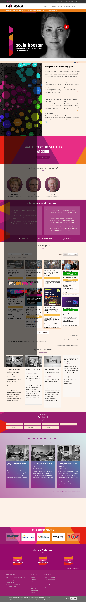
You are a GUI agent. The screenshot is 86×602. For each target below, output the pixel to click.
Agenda (33, 577)
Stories (48, 363)
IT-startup (47, 6)
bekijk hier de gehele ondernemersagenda (71, 339)
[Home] (14, 5)
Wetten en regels (67, 424)
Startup (54, 6)
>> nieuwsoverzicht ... (75, 411)
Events (13, 424)
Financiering (31, 424)
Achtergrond (11, 373)
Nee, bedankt (73, 598)
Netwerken (31, 427)
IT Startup (34, 579)
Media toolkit (35, 590)
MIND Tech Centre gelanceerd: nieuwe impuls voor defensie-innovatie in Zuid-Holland (33, 372)
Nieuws (33, 586)
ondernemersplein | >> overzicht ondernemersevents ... (68, 345)
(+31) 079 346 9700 (12, 586)
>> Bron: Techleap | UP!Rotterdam (73, 568)
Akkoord (68, 598)
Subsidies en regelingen (49, 424)
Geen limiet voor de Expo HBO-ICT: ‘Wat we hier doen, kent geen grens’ (70, 372)
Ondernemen (67, 6)
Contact (74, 6)
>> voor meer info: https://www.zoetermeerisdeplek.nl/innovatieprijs (66, 491)
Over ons (34, 588)
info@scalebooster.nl (12, 588)
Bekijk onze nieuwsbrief (50, 579)
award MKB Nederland (52, 10)
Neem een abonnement (50, 577)
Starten (60, 6)
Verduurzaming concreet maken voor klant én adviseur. (52, 360)
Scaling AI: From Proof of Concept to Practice (14, 370)
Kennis (13, 427)
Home (40, 6)
